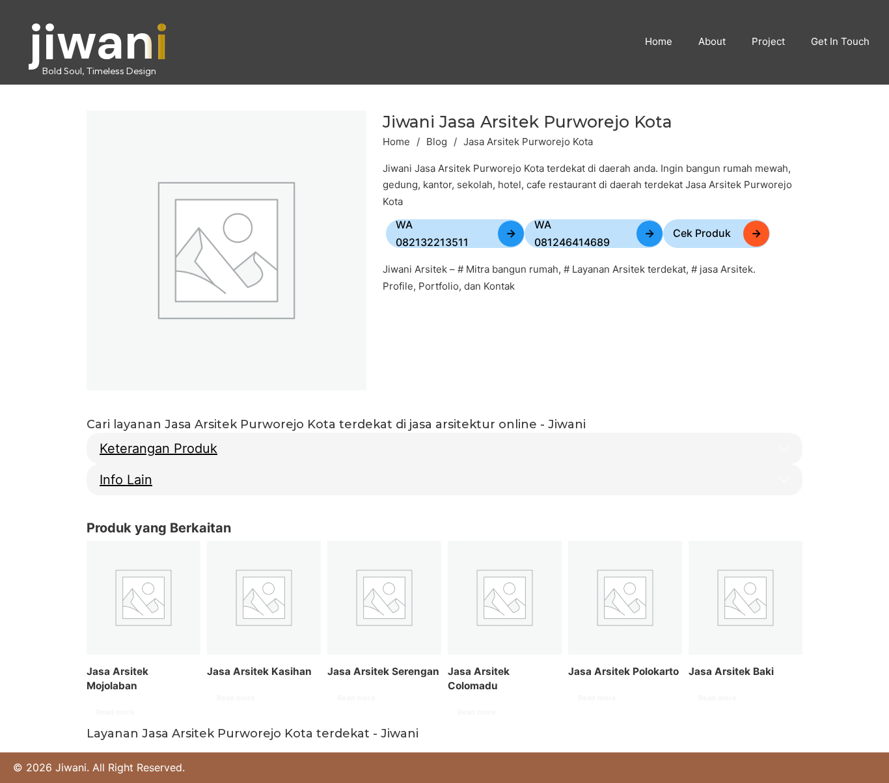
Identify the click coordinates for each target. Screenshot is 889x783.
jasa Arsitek (726, 269)
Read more (115, 712)
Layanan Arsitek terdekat (629, 269)
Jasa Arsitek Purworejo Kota (527, 121)
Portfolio (438, 286)
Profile (398, 286)
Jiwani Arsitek (415, 269)
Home (396, 141)
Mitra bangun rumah (512, 269)
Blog (436, 141)
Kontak (499, 286)
